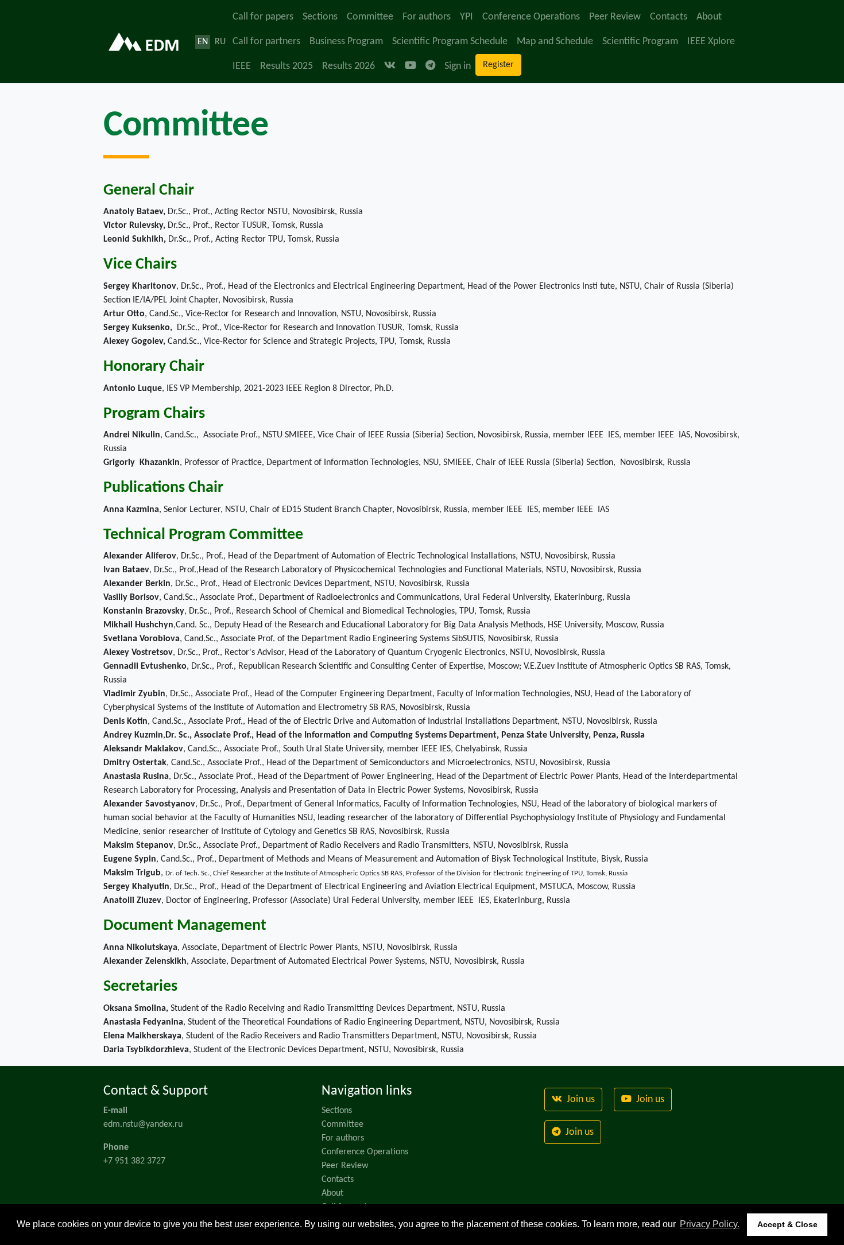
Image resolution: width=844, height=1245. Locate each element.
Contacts (668, 16)
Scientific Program (640, 41)
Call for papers (263, 16)
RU (220, 41)
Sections (320, 16)
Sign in (457, 66)
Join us (579, 1099)
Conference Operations (531, 16)
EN (203, 41)
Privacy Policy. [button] (710, 1224)
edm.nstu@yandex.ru (143, 1124)
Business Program (346, 41)
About (709, 16)
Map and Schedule (555, 41)
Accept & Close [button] (787, 1224)
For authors (426, 16)
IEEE (242, 66)
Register (498, 64)
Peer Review (615, 16)
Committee (370, 16)
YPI (466, 16)
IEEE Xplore (711, 41)
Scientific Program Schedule (450, 41)
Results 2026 (348, 66)
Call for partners (266, 41)
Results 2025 (286, 66)
